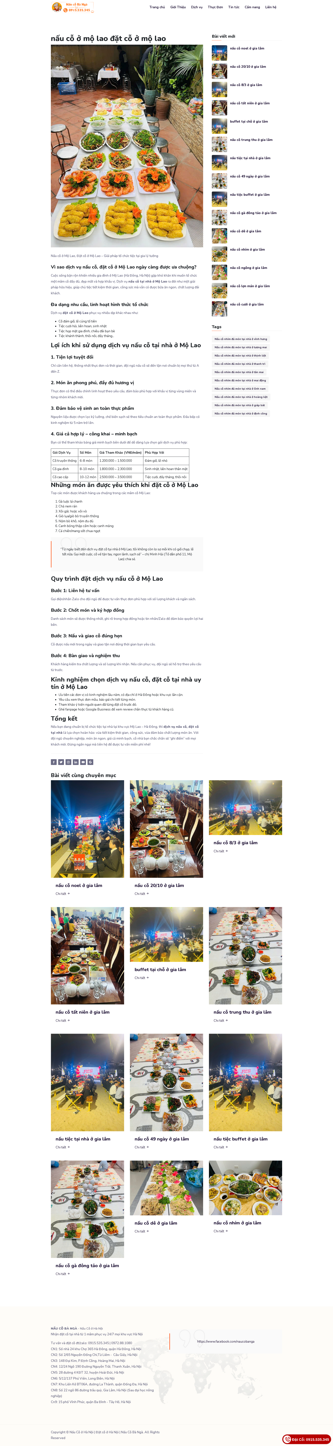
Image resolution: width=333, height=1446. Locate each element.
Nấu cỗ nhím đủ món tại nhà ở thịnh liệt (240, 355)
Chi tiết (61, 894)
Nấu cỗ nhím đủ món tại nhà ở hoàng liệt (241, 397)
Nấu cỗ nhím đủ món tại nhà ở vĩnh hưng (241, 339)
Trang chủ (157, 7)
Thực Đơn (215, 7)
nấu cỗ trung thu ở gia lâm (251, 140)
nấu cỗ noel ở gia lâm (247, 48)
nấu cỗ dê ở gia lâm (245, 231)
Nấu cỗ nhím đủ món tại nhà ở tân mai (239, 372)
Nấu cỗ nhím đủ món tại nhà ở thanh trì (240, 364)
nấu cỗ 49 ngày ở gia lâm (250, 176)
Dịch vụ (197, 7)
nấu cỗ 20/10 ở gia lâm (248, 66)
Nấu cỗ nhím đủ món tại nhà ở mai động (240, 380)
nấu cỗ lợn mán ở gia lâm (250, 286)
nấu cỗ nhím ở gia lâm (247, 249)
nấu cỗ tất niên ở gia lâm (250, 103)
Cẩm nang (252, 7)
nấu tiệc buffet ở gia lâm (250, 194)
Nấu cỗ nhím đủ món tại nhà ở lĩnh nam (240, 389)
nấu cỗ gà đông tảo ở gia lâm (253, 213)
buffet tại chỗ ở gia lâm (249, 121)
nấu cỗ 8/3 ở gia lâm (246, 85)
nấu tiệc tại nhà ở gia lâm (250, 158)
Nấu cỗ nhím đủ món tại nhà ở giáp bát (240, 405)
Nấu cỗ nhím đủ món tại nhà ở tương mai (241, 347)
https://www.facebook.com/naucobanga (225, 1341)
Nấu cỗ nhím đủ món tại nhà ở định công (241, 413)
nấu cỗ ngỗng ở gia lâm (248, 268)
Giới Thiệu (178, 7)
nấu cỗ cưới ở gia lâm (247, 304)
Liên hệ (270, 7)
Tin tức (233, 7)
